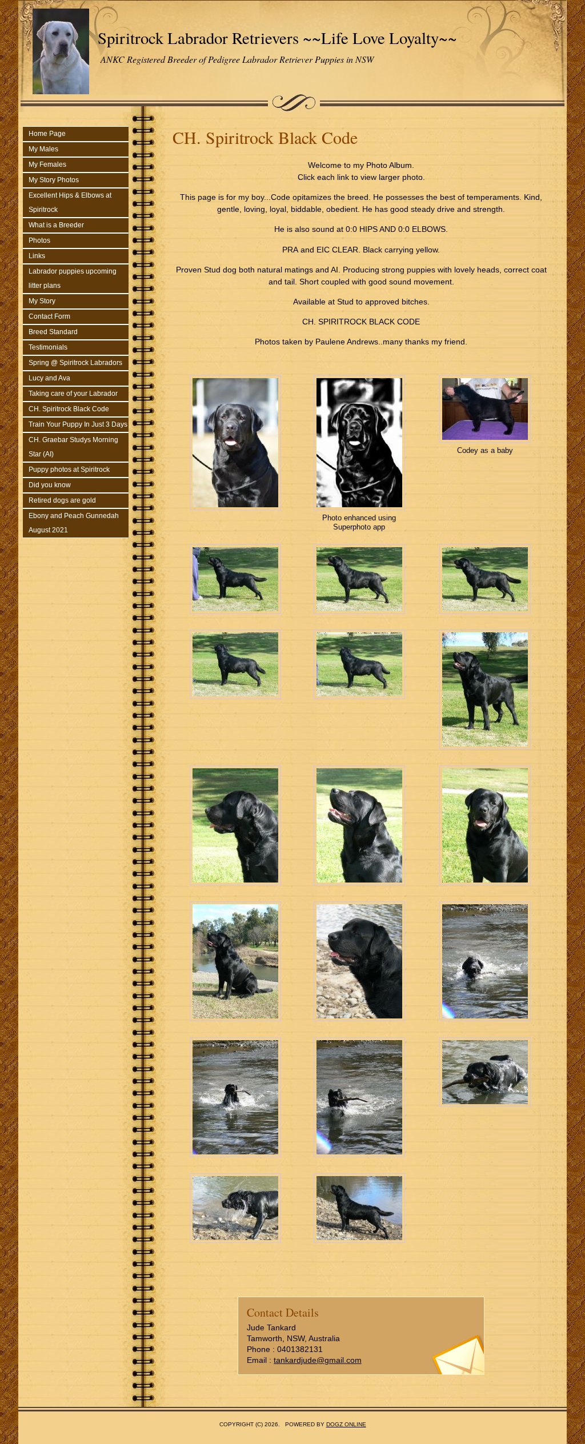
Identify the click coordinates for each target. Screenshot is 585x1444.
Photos (39, 240)
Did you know (50, 485)
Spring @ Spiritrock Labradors (75, 363)
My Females (47, 165)
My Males (43, 149)
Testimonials (48, 347)
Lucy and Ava (49, 378)
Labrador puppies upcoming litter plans (73, 278)
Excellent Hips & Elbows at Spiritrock (70, 202)
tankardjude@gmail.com (318, 1360)
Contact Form (49, 316)
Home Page (47, 134)
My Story (42, 301)
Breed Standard (53, 332)
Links (37, 256)
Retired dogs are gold (62, 500)
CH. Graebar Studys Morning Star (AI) (73, 447)
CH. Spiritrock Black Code (69, 409)
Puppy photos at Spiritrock (69, 470)
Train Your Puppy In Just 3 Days (78, 424)
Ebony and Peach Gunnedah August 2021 (74, 523)
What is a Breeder (56, 225)
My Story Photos (54, 180)
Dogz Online (346, 1424)
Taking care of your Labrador (73, 394)
